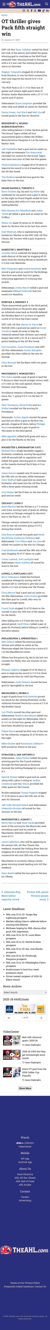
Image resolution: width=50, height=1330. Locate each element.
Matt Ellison (8, 641)
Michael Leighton (11, 669)
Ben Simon (23, 783)
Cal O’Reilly (7, 712)
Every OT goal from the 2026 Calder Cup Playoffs (34, 1072)
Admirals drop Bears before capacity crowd (11, 895)
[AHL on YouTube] (39, 10)
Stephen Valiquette (11, 71)
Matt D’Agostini (10, 268)
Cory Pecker (8, 492)
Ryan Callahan (23, 49)
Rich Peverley (30, 696)
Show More (25, 1088)
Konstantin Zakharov (32, 743)
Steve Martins (9, 506)
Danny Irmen (8, 112)
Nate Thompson (10, 404)
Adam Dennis (9, 473)
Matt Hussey (8, 210)
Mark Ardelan (22, 562)
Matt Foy (37, 112)
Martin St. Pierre (29, 324)
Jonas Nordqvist (26, 346)
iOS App (25, 1158)
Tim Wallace (8, 177)
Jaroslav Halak (9, 252)
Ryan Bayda (8, 873)
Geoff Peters (23, 623)
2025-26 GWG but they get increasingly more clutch (34, 1055)
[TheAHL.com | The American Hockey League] (25, 4)
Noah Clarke (28, 822)
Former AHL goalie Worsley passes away (37, 895)
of (25, 1017)
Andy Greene (31, 595)
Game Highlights (33, 1044)
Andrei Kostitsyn (32, 268)
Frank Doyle (8, 608)
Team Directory (25, 1174)
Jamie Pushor (22, 757)
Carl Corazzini (9, 346)
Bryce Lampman (23, 103)
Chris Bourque (9, 362)
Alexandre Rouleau (12, 808)
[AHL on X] (28, 10)
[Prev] (9, 1017)
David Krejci (25, 404)
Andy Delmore (22, 682)
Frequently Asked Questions (19, 1286)
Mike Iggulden (9, 436)
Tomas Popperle (29, 792)
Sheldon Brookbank (25, 715)
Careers (25, 1196)
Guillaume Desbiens (24, 537)
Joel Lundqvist (26, 559)
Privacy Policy (32, 1282)
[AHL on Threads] (35, 10)
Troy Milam (21, 541)
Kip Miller (34, 191)
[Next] (40, 1017)
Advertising (25, 1200)
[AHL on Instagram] (24, 10)
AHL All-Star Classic (25, 1177)
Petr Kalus (7, 376)
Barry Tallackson (11, 576)
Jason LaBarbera (10, 841)
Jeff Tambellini (10, 149)
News (5, 15)
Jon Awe (37, 541)
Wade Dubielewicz (11, 164)
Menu (10, 3)
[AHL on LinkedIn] (47, 10)
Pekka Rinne (8, 731)
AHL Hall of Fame (25, 1181)
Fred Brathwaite (10, 550)
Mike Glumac (8, 743)
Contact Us (40, 1286)
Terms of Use (17, 1282)
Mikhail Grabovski (22, 290)
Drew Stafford (9, 479)
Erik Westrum (9, 231)
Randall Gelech (20, 804)
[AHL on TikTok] (43, 10)
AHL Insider (25, 1184)
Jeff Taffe (7, 804)
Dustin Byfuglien (33, 350)
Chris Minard (9, 592)
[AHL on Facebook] (31, 10)
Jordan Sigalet (21, 417)
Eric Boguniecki (34, 152)
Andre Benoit (22, 287)
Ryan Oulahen (9, 191)
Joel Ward (21, 112)
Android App (25, 1161)
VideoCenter (25, 1146)
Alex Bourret (8, 534)
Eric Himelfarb (23, 210)
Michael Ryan (9, 450)
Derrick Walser (9, 776)
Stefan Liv (7, 222)
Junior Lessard (9, 559)
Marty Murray (9, 822)
